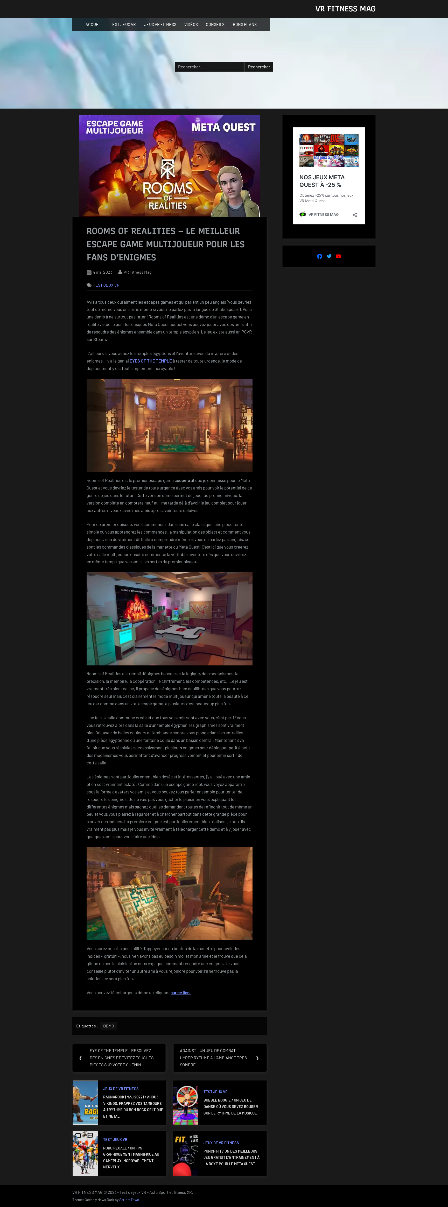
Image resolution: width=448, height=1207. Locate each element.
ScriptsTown (129, 1199)
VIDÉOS (191, 24)
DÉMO (108, 1025)
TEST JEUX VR (123, 24)
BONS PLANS (245, 24)
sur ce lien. (181, 992)
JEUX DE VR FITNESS (121, 1089)
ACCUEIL (94, 24)
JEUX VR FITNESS (160, 24)
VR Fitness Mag (138, 271)
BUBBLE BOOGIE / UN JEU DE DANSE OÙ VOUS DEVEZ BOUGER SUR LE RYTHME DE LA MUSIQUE (231, 1106)
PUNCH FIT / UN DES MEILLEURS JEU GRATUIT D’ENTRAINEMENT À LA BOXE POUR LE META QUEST (232, 1157)
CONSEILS (215, 24)
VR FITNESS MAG (345, 8)
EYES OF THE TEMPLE (151, 360)
